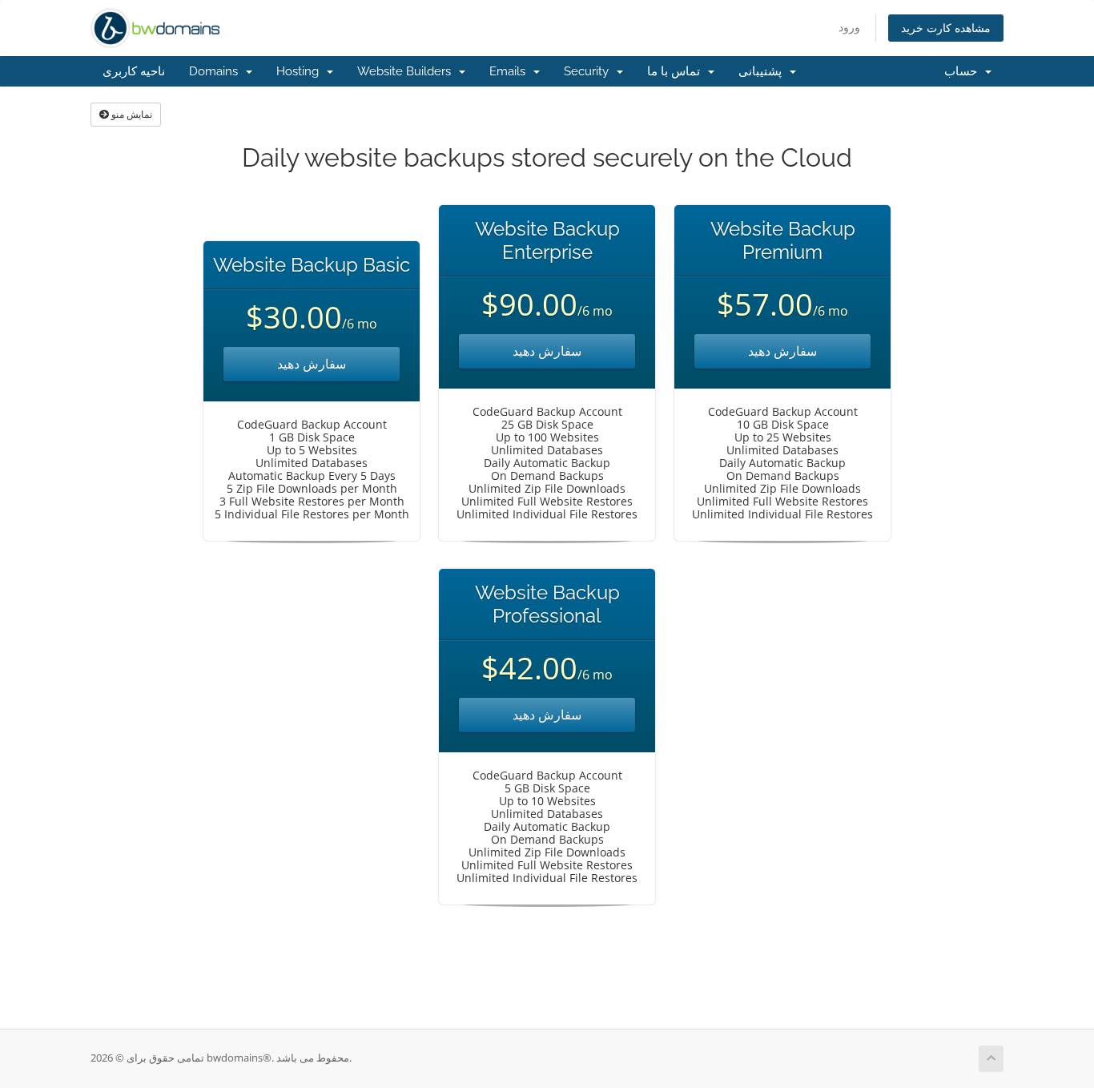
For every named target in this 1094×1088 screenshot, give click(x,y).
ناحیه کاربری (134, 71)
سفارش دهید (311, 364)
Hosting (300, 71)
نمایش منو (130, 114)
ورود (849, 26)
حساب (963, 71)
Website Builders (407, 71)
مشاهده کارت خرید (946, 27)
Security (589, 71)
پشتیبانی (763, 71)
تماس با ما (676, 71)
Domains (216, 71)
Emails (510, 71)
